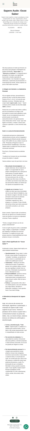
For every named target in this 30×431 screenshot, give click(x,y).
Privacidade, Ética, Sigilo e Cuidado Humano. (16, 425)
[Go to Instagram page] (16, 417)
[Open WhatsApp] (26, 426)
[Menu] (3, 4)
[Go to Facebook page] (13, 417)
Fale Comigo (14, 421)
